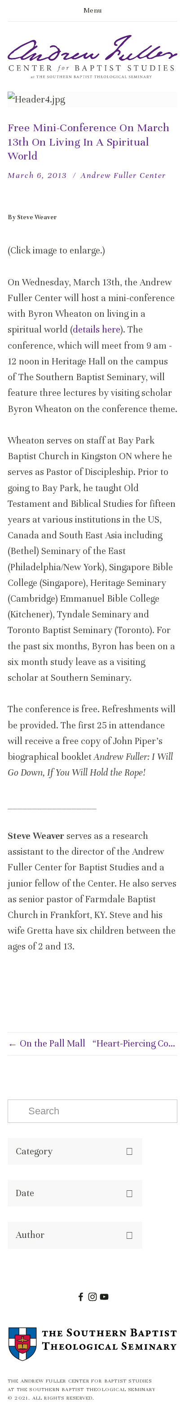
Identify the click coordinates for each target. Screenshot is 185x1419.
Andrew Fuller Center (123, 175)
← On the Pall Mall (46, 1043)
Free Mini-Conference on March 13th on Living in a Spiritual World (88, 142)
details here (96, 329)
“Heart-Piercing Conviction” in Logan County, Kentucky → (134, 1043)
